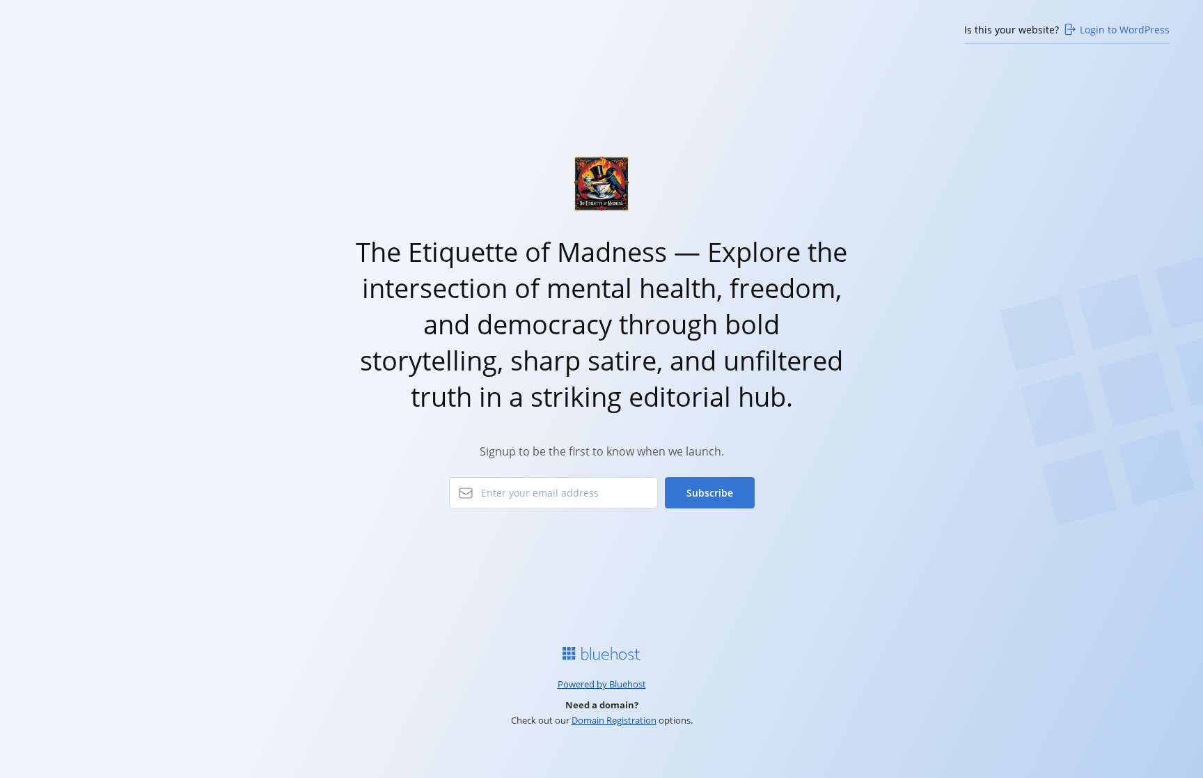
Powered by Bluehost (602, 684)
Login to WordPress (1125, 29)
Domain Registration (614, 720)
